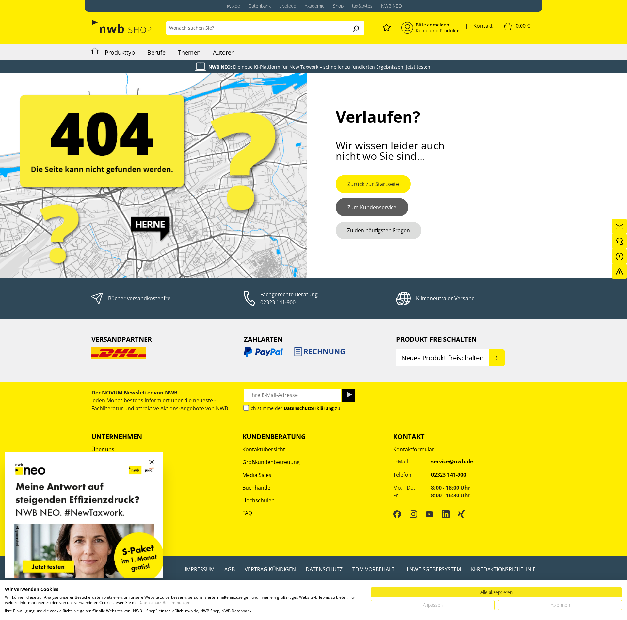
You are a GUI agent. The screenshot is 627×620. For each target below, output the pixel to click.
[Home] (95, 52)
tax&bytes (362, 6)
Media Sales (256, 474)
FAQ (247, 513)
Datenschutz (324, 569)
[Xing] (461, 514)
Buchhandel (257, 487)
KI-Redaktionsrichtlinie (503, 569)
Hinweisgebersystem (432, 569)
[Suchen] (355, 28)
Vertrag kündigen (270, 569)
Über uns (102, 449)
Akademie (315, 6)
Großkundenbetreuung (271, 462)
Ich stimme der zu (294, 408)
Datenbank (260, 6)
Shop (338, 6)
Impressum (200, 569)
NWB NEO (391, 6)
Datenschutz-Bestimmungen (164, 602)
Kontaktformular (413, 449)
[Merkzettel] (387, 26)
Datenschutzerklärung (309, 408)
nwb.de (232, 6)
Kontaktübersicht (263, 449)
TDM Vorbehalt (373, 569)
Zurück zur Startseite (373, 184)
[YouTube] (429, 514)
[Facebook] (397, 514)
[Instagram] (413, 514)
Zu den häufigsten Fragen (378, 230)
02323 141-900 (278, 302)
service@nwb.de (452, 461)
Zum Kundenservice (371, 207)
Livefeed (287, 6)
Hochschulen (258, 500)
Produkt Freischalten (436, 339)
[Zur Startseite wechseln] (122, 26)
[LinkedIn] (446, 514)
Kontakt (483, 25)
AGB (229, 569)
